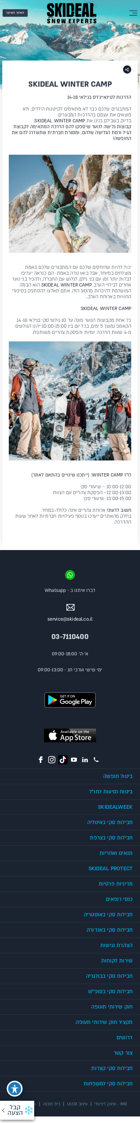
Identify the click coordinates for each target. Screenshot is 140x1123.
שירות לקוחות (117, 960)
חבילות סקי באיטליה (110, 822)
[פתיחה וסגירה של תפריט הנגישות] (14, 1089)
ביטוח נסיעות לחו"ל (111, 791)
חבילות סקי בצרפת (111, 837)
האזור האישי (15, 12)
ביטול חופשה (118, 776)
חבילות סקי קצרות (112, 1068)
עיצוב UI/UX (77, 1104)
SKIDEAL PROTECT (111, 868)
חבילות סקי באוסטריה (108, 914)
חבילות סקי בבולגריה (109, 976)
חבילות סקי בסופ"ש (110, 991)
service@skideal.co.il (70, 619)
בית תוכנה (51, 1104)
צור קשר (123, 1053)
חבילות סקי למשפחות (108, 1083)
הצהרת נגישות (116, 945)
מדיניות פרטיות (116, 884)
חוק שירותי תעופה (112, 1007)
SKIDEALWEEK (115, 807)
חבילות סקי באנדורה (110, 930)
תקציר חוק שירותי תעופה (104, 1022)
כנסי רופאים (119, 899)
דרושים (125, 1037)
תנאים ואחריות (116, 853)
